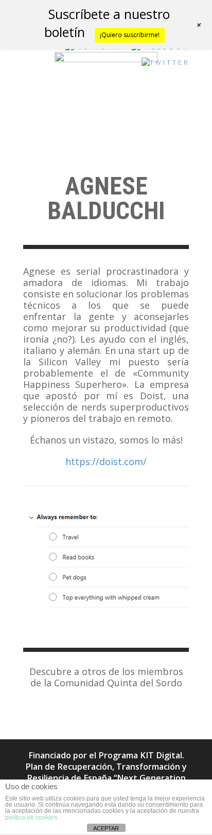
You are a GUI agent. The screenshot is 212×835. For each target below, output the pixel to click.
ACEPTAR (106, 828)
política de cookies (31, 817)
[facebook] (160, 50)
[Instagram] (95, 50)
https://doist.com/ (106, 461)
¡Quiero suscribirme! (130, 34)
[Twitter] (165, 65)
